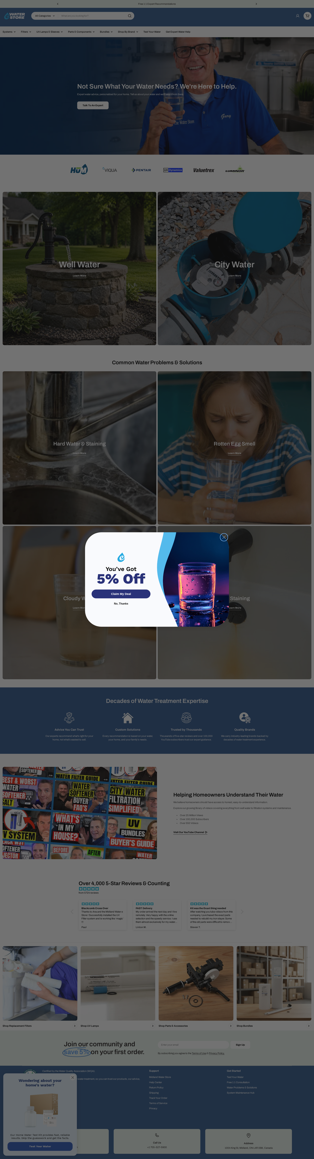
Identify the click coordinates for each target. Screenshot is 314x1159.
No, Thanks (121, 603)
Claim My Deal (121, 594)
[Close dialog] (224, 537)
